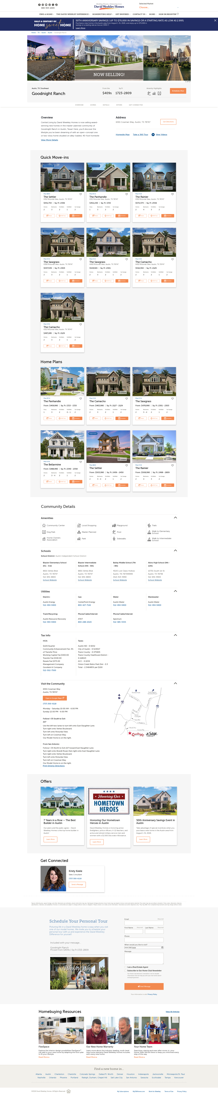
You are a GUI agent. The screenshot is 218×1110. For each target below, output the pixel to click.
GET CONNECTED (136, 105)
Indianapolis (143, 1074)
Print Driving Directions (54, 766)
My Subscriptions (123, 1091)
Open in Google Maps (54, 698)
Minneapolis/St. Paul (176, 1074)
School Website (50, 580)
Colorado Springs (87, 1074)
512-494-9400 (49, 605)
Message (127, 951)
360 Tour (63, 215)
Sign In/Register (167, 14)
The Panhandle (98, 196)
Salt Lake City (117, 1078)
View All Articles (172, 1012)
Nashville (41, 1078)
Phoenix (63, 1078)
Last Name (154, 928)
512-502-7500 (49, 670)
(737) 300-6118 (49, 704)
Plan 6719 (138, 194)
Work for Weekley (155, 1091)
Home (33, 32)
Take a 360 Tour (140, 134)
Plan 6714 (47, 259)
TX (39, 32)
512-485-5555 (119, 622)
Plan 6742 (47, 461)
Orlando (52, 1078)
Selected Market (146, 4)
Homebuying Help (102, 14)
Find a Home (45, 14)
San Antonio (131, 1078)
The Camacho (143, 262)
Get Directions (168, 122)
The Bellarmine (52, 464)
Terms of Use (169, 1091)
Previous (31, 58)
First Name (133, 928)
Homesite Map (123, 134)
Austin (44, 32)
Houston (131, 1074)
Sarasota (144, 1078)
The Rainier (141, 196)
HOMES (93, 105)
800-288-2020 (85, 622)
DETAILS (106, 105)
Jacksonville (157, 1074)
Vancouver (179, 1078)
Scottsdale (156, 1078)
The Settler (50, 196)
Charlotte (72, 1074)
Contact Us (139, 14)
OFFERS (119, 105)
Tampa (168, 1078)
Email (144, 919)
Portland (74, 1078)
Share (50, 215)
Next (186, 58)
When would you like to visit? (135, 945)
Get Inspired (122, 14)
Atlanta (39, 1074)
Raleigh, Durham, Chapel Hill (94, 1078)
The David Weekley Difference (72, 14)
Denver (120, 1074)
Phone (126, 936)
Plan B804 (47, 194)
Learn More (80, 28)
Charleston (59, 1074)
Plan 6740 (138, 259)
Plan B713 (92, 194)
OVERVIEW (79, 105)
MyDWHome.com (139, 1091)
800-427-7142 (84, 605)
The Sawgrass (51, 262)
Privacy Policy (152, 994)
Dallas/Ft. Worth (106, 1074)
